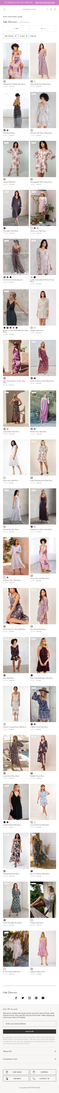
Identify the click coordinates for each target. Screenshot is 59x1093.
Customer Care (10, 1059)
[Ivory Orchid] (32, 478)
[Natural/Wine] (4, 179)
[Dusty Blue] (38, 228)
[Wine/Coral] (7, 130)
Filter (17, 28)
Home (5, 16)
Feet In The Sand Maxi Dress (40, 578)
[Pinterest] (36, 998)
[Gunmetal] (4, 228)
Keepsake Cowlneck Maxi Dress (41, 529)
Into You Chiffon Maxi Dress (40, 874)
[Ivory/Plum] (4, 969)
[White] (38, 277)
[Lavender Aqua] (35, 822)
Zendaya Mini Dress (37, 330)
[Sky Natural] (32, 130)
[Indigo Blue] (7, 577)
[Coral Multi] (32, 429)
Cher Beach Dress (9, 133)
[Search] (47, 9)
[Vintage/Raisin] (32, 773)
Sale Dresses (12, 16)
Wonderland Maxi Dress (11, 874)
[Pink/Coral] (4, 81)
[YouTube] (43, 998)
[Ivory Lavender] (4, 724)
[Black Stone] (35, 378)
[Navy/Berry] (4, 773)
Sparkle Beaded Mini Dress (12, 825)
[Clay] (13, 328)
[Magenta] (7, 328)
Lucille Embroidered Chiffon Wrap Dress (42, 280)
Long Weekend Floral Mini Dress (41, 480)
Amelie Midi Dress (9, 182)
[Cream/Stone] (32, 328)
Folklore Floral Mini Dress (39, 727)
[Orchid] (32, 969)
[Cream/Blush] (35, 81)
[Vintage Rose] (32, 228)
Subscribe (29, 1031)
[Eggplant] (10, 328)
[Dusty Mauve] (32, 277)
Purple (22, 36)
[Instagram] (29, 998)
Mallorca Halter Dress (37, 972)
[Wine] (35, 228)
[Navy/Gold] (4, 130)
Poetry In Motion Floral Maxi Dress (42, 381)
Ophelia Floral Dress (37, 776)
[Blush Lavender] (4, 478)
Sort (42, 28)
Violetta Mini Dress (36, 923)
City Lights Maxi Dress (10, 231)
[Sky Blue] (32, 822)
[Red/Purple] (7, 429)
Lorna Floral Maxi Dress (11, 776)
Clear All (33, 36)
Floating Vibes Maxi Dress (12, 580)
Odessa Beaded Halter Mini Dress (41, 678)
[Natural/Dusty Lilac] (32, 920)
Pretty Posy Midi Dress (10, 480)
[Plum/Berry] (4, 675)
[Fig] (32, 675)
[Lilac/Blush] (35, 328)
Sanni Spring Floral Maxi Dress (40, 84)
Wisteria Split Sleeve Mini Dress (41, 133)
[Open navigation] (4, 9)
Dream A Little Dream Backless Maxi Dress (15, 331)
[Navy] (16, 328)
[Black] (10, 277)
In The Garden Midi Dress (11, 972)
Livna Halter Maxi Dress (11, 432)
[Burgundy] (7, 277)
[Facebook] (16, 998)
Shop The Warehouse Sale (45, 2)
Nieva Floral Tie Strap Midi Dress (14, 629)
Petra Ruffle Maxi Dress (11, 529)
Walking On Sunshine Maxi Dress (14, 84)
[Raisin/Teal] (4, 429)
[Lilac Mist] (35, 526)
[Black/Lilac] (4, 871)
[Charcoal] (4, 277)
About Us (7, 1051)
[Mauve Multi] (35, 429)
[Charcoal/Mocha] (4, 626)
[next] (57, 2)
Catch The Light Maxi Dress (12, 923)
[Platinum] (4, 526)
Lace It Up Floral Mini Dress (39, 825)
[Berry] (4, 378)
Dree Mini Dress (8, 678)
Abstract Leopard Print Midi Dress (14, 727)
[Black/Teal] (4, 920)
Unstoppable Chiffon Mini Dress (41, 182)
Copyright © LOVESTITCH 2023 (29, 1088)
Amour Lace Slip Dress (38, 231)
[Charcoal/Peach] (32, 81)
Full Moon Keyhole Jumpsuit (13, 280)
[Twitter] (23, 998)
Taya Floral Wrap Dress (38, 629)
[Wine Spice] (32, 378)
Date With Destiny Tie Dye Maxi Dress (14, 382)
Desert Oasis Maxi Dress (38, 432)
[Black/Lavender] (32, 871)
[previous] (2, 2)
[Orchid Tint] (4, 577)
